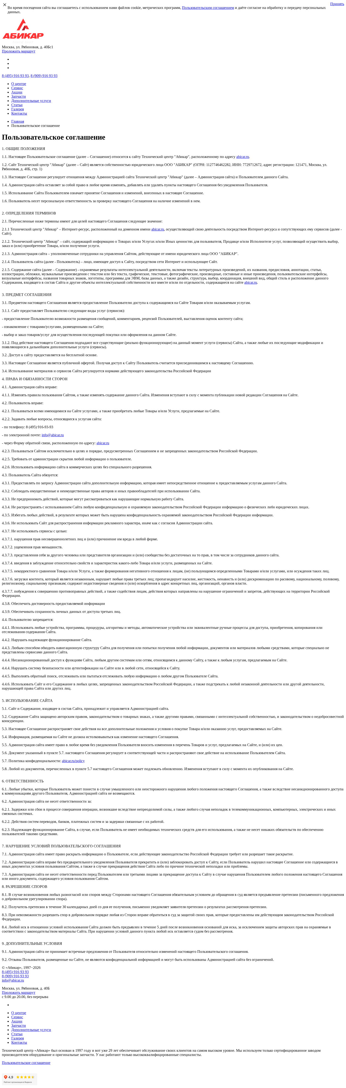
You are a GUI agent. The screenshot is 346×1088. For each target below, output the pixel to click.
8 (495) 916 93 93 (15, 972)
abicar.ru (242, 157)
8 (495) (15, 76)
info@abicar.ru (53, 435)
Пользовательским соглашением (208, 8)
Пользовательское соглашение (26, 1063)
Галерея (17, 109)
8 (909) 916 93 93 (15, 976)
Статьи (17, 105)
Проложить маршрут (18, 51)
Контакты (19, 113)
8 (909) (44, 76)
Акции (16, 92)
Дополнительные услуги (31, 101)
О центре (18, 84)
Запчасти (18, 96)
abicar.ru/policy (73, 761)
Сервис (17, 88)
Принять (337, 4)
